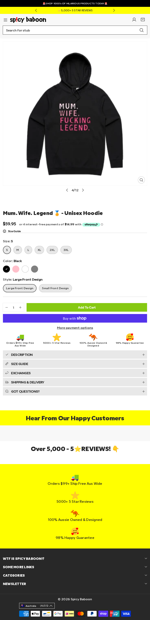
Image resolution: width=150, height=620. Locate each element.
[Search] (142, 30)
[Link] (28, 19)
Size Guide (14, 231)
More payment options (75, 327)
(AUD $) (37, 605)
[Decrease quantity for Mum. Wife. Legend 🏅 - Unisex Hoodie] (5, 307)
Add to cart (87, 307)
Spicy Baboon (81, 599)
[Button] (36, 10)
